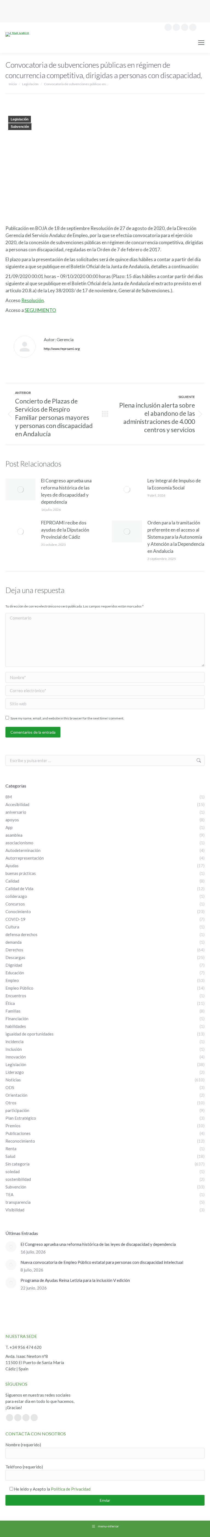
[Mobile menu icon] (201, 42)
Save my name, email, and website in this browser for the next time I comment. (67, 718)
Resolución (32, 300)
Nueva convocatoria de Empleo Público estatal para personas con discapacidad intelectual (102, 1262)
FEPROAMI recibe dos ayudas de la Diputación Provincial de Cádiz (65, 530)
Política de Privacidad (71, 1488)
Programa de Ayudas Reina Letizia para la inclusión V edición (75, 1280)
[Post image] (20, 489)
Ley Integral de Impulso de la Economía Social (174, 484)
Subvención (20, 127)
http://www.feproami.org (62, 349)
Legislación (19, 119)
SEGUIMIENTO (40, 310)
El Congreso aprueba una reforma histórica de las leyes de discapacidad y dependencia (66, 491)
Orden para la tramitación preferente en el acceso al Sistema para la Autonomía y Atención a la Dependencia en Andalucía (175, 537)
